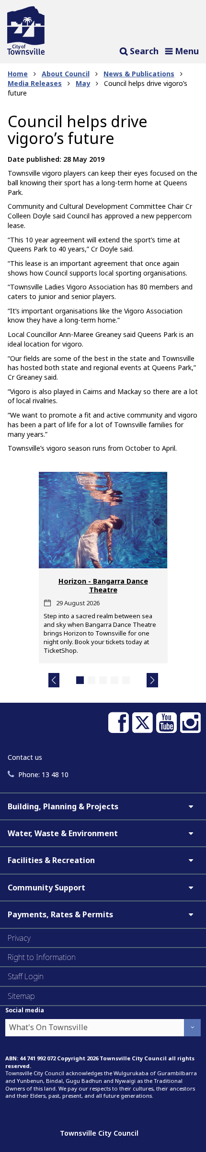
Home (18, 73)
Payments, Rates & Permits (60, 914)
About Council (66, 73)
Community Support (46, 887)
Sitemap (21, 996)
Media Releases (35, 83)
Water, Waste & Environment (63, 833)
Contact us (25, 757)
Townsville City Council (99, 1133)
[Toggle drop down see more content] (190, 806)
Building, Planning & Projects (63, 806)
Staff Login (26, 976)
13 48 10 (43, 774)
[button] (54, 680)
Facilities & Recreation (51, 860)
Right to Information (42, 957)
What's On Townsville (48, 1027)
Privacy (19, 938)
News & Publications (138, 73)
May (83, 83)
